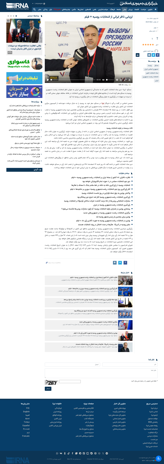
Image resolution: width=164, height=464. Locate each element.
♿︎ (158, 458)
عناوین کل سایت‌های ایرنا (117, 415)
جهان (124, 9)
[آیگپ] (87, 454)
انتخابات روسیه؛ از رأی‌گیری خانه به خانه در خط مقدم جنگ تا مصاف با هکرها (100, 185)
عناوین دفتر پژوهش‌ (119, 425)
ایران (156, 80)
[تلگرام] (107, 454)
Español (26, 425)
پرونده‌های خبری (120, 408)
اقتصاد (136, 9)
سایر (39, 9)
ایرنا (138, 3)
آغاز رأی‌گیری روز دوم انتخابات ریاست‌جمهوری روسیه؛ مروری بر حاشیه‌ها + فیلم (100, 189)
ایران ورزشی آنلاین (55, 425)
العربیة (27, 415)
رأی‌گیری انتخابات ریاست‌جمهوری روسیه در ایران (111, 205)
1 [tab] (16, 16)
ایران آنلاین (58, 418)
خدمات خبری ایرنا (152, 446)
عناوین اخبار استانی (119, 418)
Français (26, 436)
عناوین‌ (150, 9)
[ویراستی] (76, 454)
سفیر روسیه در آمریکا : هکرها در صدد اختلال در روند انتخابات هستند (104, 224)
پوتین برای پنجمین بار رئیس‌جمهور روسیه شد (113, 217)
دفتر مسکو (152, 31)
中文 (28, 408)
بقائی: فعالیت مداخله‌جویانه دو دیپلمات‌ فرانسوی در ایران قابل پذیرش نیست (24, 47)
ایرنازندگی (58, 408)
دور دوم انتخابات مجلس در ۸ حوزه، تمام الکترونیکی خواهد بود (106, 181)
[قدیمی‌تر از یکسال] (125, 280)
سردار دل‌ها (90, 411)
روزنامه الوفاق (57, 415)
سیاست (143, 9)
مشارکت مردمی (152, 436)
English (26, 411)
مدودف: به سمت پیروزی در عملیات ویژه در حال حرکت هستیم (25, 148)
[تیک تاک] (68, 454)
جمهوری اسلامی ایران (151, 69)
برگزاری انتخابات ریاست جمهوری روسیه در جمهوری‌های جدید (106, 213)
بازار (50, 9)
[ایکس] (103, 454)
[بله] (91, 454)
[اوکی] (64, 454)
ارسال (48, 388)
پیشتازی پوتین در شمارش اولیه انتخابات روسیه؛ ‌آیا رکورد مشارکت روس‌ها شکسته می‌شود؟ (95, 209)
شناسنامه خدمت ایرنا (151, 429)
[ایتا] (84, 454)
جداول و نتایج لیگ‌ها (86, 429)
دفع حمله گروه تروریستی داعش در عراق (27, 143)
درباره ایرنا (154, 408)
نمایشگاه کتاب (89, 418)
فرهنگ (112, 9)
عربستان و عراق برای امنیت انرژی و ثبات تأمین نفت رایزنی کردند (23, 162)
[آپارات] (95, 454)
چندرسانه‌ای (66, 9)
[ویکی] (61, 454)
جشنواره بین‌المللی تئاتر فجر (85, 436)
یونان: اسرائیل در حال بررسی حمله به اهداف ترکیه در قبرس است (23, 155)
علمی (94, 9)
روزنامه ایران (57, 411)
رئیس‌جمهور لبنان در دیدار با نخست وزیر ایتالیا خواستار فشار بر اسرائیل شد (25, 124)
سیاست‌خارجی (103, 9)
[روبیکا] (99, 454)
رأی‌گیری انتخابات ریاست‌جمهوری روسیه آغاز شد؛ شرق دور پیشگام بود (103, 197)
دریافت (124, 85)
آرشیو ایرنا (154, 415)
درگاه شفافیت (153, 432)
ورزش (130, 9)
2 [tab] (13, 16)
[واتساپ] (57, 454)
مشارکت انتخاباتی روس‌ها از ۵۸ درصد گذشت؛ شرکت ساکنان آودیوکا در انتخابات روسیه (97, 201)
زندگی (45, 9)
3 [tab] (11, 16)
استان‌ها (80, 9)
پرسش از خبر (89, 422)
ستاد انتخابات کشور (152, 73)
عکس (74, 9)
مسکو (156, 65)
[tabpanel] (24, 37)
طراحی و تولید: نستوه (147, 461)
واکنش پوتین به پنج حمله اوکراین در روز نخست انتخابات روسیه (106, 193)
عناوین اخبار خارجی (119, 422)
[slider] (73, 80)
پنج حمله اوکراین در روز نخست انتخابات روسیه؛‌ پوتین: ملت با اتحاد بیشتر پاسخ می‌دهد (90, 299)
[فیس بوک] (72, 454)
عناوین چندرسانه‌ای (119, 429)
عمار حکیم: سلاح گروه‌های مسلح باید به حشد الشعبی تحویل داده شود (25, 137)
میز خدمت (154, 439)
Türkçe (27, 422)
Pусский (26, 429)
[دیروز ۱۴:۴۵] (24, 31)
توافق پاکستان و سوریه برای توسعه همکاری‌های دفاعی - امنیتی (24, 131)
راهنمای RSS (153, 422)
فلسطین (88, 9)
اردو (28, 432)
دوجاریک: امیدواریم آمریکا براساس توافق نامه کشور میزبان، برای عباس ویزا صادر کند (23, 111)
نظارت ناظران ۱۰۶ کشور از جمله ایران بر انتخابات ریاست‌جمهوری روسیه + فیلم (100, 177)
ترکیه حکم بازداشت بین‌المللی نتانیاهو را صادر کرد (24, 105)
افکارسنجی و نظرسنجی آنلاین (84, 408)
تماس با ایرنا (153, 411)
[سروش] (80, 454)
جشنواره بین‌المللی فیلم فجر (85, 415)
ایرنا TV (56, 9)
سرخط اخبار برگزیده (119, 411)
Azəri (27, 418)
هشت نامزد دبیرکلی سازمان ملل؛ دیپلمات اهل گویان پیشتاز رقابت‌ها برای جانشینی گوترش (23, 117)
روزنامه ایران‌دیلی (56, 422)
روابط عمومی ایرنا (152, 425)
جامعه (119, 9)
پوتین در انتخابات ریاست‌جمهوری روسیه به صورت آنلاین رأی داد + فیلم (103, 220)
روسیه (150, 65)
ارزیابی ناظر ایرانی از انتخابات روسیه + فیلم (109, 17)
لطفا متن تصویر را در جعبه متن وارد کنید (144, 381)
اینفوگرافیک (90, 425)
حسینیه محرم (89, 432)
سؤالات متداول (153, 418)
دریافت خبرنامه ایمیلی (150, 443)
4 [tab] (8, 16)
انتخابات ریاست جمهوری (150, 77)
